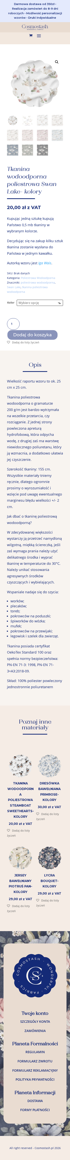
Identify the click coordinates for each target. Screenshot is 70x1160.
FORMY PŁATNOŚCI (35, 1110)
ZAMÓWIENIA (35, 1031)
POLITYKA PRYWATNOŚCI (35, 1079)
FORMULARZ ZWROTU (35, 1061)
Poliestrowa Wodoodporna (38, 278)
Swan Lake (14, 287)
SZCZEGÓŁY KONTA (35, 1021)
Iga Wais (44, 263)
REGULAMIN (35, 1052)
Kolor (10, 302)
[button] (56, 62)
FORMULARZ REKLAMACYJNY (35, 1070)
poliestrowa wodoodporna (38, 282)
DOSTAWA (35, 1101)
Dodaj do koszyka (32, 334)
